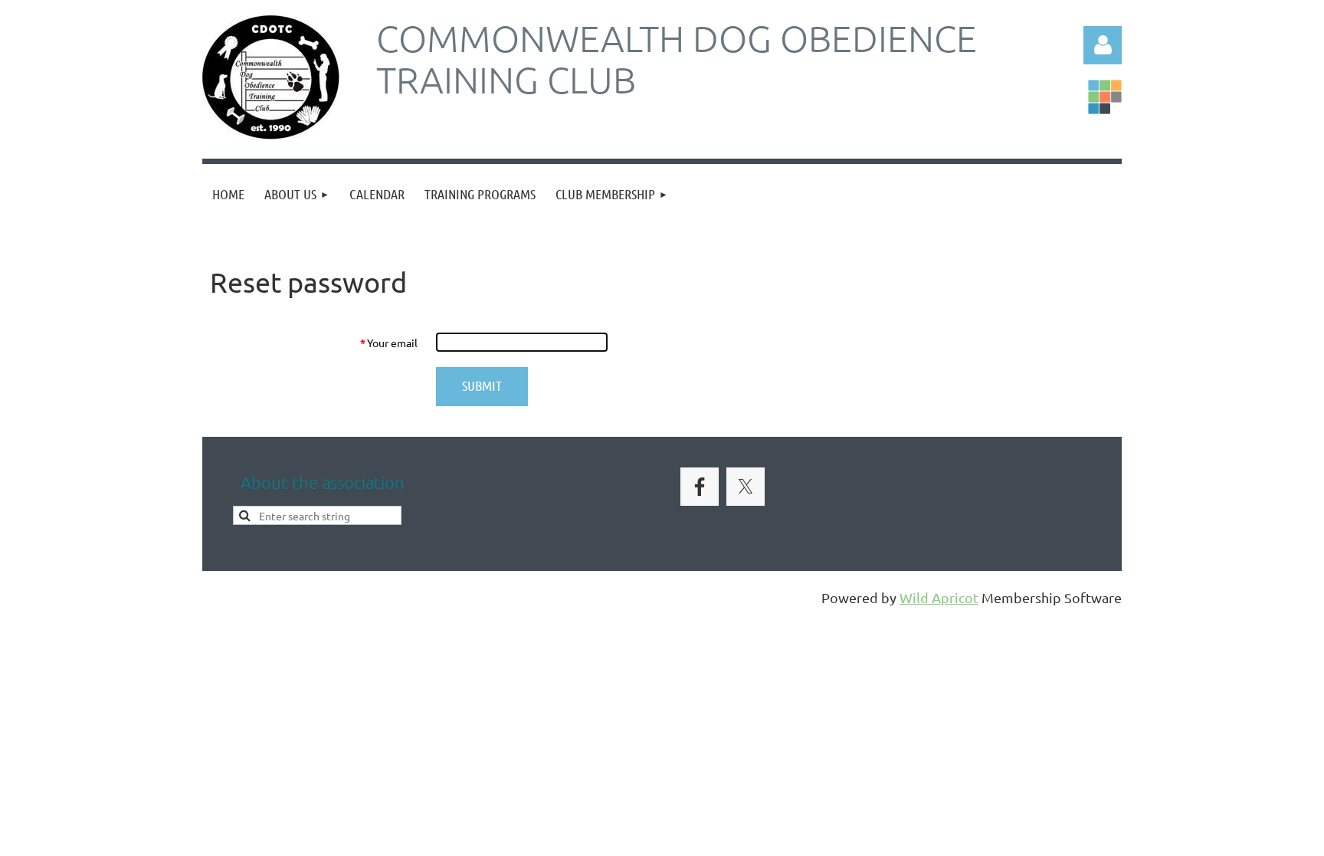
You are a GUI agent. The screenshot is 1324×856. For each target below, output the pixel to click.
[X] (745, 486)
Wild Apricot (939, 597)
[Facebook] (699, 486)
